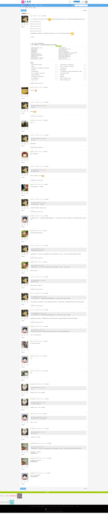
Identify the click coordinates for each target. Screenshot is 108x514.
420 (24, 23)
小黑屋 (38, 506)
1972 (27, 223)
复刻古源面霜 (62, 74)
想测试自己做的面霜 (63, 69)
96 (27, 481)
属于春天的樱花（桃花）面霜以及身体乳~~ (37, 76)
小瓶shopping (33, 428)
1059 (27, 377)
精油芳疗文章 (61, 52)
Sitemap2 (59, 506)
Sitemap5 (71, 506)
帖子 (84, 5)
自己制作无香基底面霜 (34, 71)
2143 (27, 238)
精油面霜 (32, 66)
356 (22, 95)
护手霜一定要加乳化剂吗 (39, 43)
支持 (36, 100)
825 (24, 159)
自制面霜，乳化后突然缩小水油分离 (65, 78)
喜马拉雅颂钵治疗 (63, 47)
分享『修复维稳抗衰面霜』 (35, 78)
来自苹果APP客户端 (33, 453)
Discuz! (61, 511)
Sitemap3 (63, 506)
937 (27, 192)
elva (32, 15)
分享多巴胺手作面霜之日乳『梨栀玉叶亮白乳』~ (67, 64)
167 (22, 421)
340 (22, 238)
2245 (27, 95)
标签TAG (41, 5)
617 (22, 159)
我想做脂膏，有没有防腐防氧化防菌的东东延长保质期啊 (45, 44)
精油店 (26, 5)
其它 (59, 47)
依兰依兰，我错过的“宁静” (40, 57)
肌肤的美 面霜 (33, 69)
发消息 (23, 26)
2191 (27, 436)
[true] (87, 5)
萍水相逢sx (33, 215)
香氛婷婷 (33, 473)
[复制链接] (28, 13)
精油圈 (32, 47)
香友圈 (35, 5)
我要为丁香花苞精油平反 (66, 56)
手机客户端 (34, 506)
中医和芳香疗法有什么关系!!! (38, 47)
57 (24, 436)
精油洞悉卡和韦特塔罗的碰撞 (38, 55)
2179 (27, 128)
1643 (27, 451)
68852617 (33, 184)
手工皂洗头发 (36, 56)
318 (27, 349)
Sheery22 (33, 341)
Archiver (46, 506)
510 (22, 451)
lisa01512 (33, 87)
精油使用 (42, 506)
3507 (27, 23)
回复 (32, 85)
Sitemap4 (67, 506)
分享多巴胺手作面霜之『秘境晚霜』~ (36, 64)
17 (24, 128)
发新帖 (24, 10)
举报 (83, 85)
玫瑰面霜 (34, 7)
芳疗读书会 (60, 57)
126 (22, 192)
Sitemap (51, 506)
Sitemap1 (54, 506)
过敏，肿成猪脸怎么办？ (66, 55)
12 (24, 377)
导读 (31, 5)
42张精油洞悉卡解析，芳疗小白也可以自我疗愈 (70, 52)
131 (22, 436)
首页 (22, 5)
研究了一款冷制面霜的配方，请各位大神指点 (38, 73)
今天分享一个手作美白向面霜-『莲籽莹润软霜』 (67, 66)
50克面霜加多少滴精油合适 (35, 74)
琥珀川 (33, 413)
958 (27, 421)
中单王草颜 (33, 443)
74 (24, 238)
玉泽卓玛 (33, 120)
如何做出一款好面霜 (34, 79)
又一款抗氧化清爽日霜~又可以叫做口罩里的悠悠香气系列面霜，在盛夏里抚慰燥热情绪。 (71, 71)
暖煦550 (33, 151)
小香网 (20, 8)
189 (22, 128)
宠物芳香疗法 (36, 50)
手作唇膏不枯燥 (64, 50)
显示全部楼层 (44, 15)
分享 (86, 85)
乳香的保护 (35, 51)
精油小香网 (26, 7)
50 (24, 223)
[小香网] (25, 2)
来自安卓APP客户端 (33, 476)
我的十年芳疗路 (64, 57)
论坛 (23, 7)
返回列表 (85, 10)
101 (22, 223)
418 (22, 23)
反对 (39, 100)
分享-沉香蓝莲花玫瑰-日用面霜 (64, 73)
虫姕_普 (33, 230)
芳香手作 (30, 7)
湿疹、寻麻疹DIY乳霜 (65, 51)
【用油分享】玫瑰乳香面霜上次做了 (65, 79)
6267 (27, 159)
